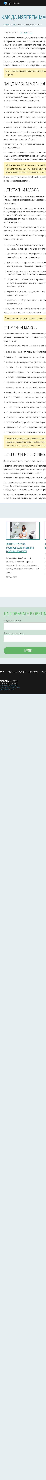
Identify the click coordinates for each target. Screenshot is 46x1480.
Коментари (33, 672)
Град (44, 672)
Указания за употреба (16, 672)
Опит (2, 672)
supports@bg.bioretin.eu (8, 684)
